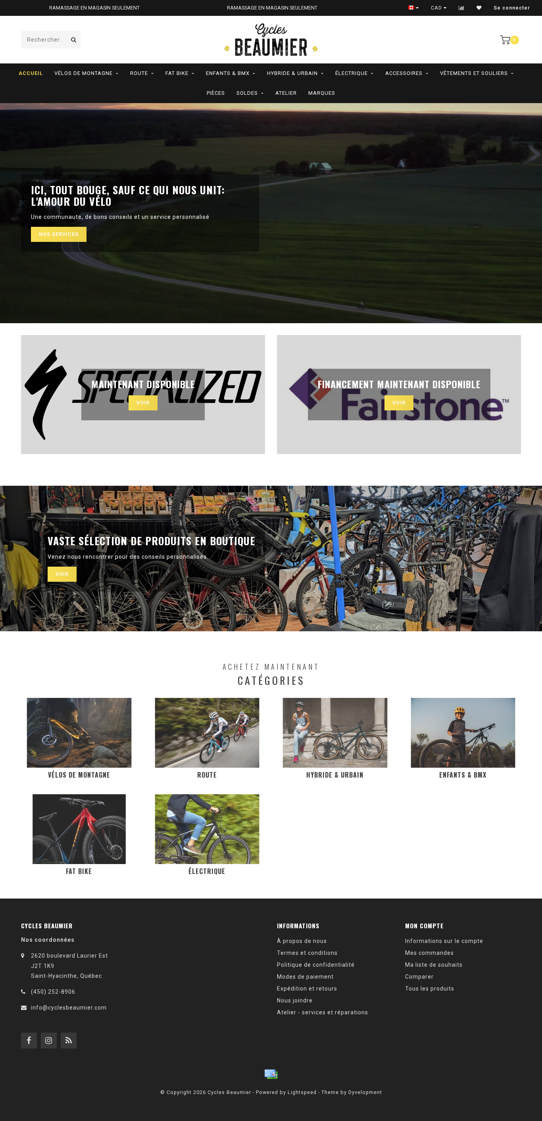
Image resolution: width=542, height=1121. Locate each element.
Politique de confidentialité (316, 965)
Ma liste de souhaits (434, 965)
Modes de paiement (305, 976)
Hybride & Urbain (292, 73)
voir (62, 574)
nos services (59, 234)
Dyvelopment (365, 1092)
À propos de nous (302, 941)
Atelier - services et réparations (322, 1012)
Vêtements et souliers (474, 73)
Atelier (286, 93)
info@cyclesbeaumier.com (69, 1007)
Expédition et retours (307, 988)
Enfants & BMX (228, 73)
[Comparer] (462, 8)
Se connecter (512, 8)
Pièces (216, 93)
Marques (321, 93)
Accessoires (404, 73)
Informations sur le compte (444, 941)
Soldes (247, 93)
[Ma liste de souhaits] (479, 8)
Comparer (419, 976)
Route (139, 73)
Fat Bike (176, 73)
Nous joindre (295, 1000)
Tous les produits (429, 988)
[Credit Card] (271, 1074)
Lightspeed (302, 1092)
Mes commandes (429, 953)
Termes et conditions (307, 953)
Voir (143, 403)
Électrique (351, 73)
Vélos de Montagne (83, 73)
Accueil (31, 73)
